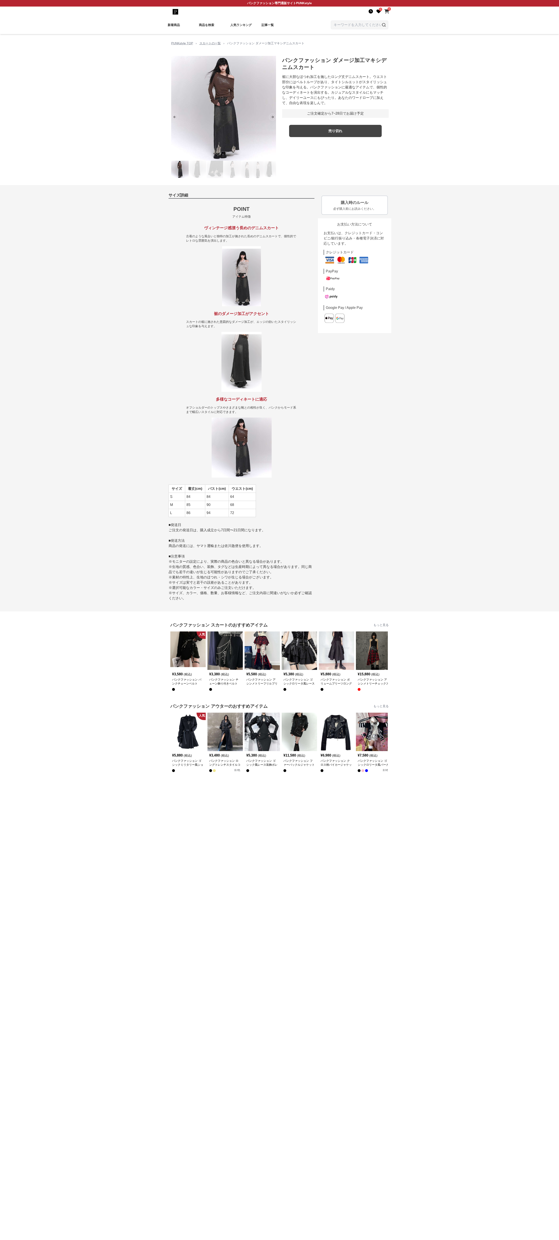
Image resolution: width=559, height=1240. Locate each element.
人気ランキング (241, 25)
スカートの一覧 (210, 43)
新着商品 (174, 25)
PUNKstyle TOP (182, 43)
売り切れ (335, 131)
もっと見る (381, 625)
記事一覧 (268, 25)
